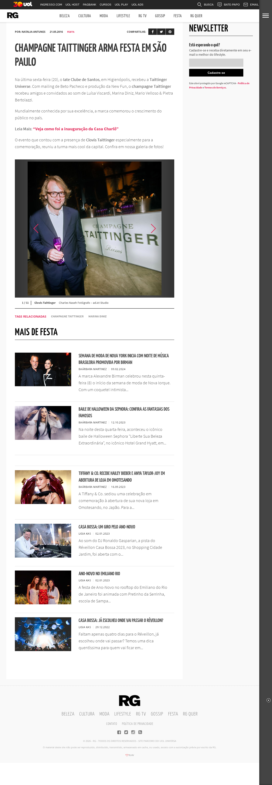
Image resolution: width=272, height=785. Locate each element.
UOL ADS (137, 4)
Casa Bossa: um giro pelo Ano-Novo (107, 527)
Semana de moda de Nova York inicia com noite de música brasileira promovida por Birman (124, 359)
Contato (111, 723)
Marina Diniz (97, 316)
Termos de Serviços (215, 87)
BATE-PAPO (232, 4)
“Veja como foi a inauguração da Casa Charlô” (75, 128)
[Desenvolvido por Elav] (129, 756)
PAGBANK (89, 4)
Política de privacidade (137, 723)
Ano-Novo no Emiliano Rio (99, 573)
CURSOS (105, 4)
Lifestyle (123, 16)
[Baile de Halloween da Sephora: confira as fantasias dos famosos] (43, 438)
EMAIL (254, 4)
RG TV (143, 16)
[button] (163, 228)
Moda (104, 16)
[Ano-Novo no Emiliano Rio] (43, 603)
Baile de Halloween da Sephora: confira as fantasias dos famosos (124, 412)
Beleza (65, 16)
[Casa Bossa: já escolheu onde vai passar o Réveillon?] (43, 649)
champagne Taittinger (67, 316)
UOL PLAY (121, 4)
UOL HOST (72, 4)
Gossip (160, 16)
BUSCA (209, 4)
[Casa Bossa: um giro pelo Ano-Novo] (43, 556)
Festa (178, 16)
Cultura (84, 16)
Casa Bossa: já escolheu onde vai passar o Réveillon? (121, 620)
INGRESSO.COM (51, 4)
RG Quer (196, 16)
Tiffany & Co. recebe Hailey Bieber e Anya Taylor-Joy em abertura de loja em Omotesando (122, 477)
